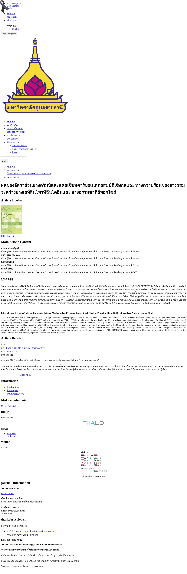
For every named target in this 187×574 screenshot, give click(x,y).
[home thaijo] (93, 424)
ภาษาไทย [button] (11, 26)
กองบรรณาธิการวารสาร (24, 149)
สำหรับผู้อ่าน (13, 387)
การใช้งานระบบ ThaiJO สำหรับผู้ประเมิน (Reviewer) (31, 531)
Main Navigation (14, 3)
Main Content (12, 6)
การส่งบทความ (14, 135)
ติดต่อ (15, 152)
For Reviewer (12, 436)
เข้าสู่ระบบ (12, 20)
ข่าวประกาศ (12, 139)
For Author (11, 433)
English (15, 29)
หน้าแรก (11, 13)
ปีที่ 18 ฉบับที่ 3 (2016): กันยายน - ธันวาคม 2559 (29, 173)
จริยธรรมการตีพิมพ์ (16, 132)
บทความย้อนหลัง (15, 128)
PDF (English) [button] (7, 236)
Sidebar (10, 8)
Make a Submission (9, 406)
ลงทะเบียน (12, 17)
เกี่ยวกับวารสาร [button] (14, 142)
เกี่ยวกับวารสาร (19, 145)
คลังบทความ (13, 170)
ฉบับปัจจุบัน (12, 125)
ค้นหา (4, 161)
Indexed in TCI (7, 493)
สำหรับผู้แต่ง (12, 390)
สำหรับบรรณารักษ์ (16, 394)
